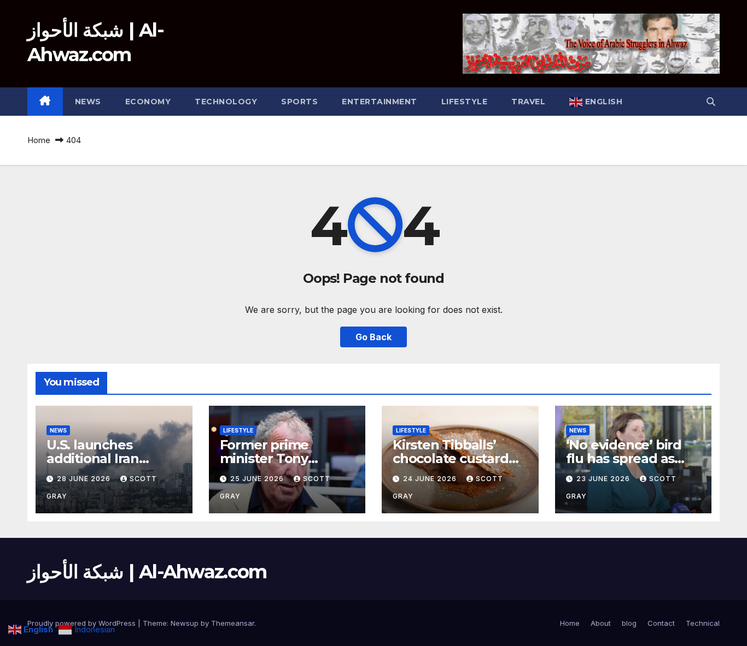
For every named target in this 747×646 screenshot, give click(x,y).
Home (38, 140)
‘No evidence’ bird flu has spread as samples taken (623, 458)
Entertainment (379, 101)
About (601, 623)
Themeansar (232, 623)
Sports (299, 101)
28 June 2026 (85, 479)
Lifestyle (464, 101)
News (88, 101)
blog (629, 623)
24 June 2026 (431, 479)
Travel (528, 101)
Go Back (373, 336)
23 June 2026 (604, 479)
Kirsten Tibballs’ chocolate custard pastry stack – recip (454, 458)
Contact (661, 623)
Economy (148, 101)
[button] (711, 101)
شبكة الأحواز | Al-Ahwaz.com (147, 571)
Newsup (185, 623)
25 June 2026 (258, 479)
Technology (226, 101)
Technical (703, 623)
